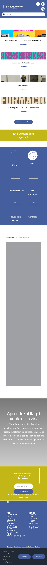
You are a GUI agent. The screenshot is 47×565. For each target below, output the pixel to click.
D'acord (24, 557)
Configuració (7, 562)
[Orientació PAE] (23, 316)
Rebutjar (39, 557)
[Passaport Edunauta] (23, 363)
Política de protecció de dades (24, 547)
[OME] (13, 161)
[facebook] (38, 4)
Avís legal (10, 547)
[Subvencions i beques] (13, 213)
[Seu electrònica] (34, 188)
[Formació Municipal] (23, 267)
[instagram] (43, 9)
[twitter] (43, 4)
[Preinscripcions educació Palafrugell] (13, 187)
